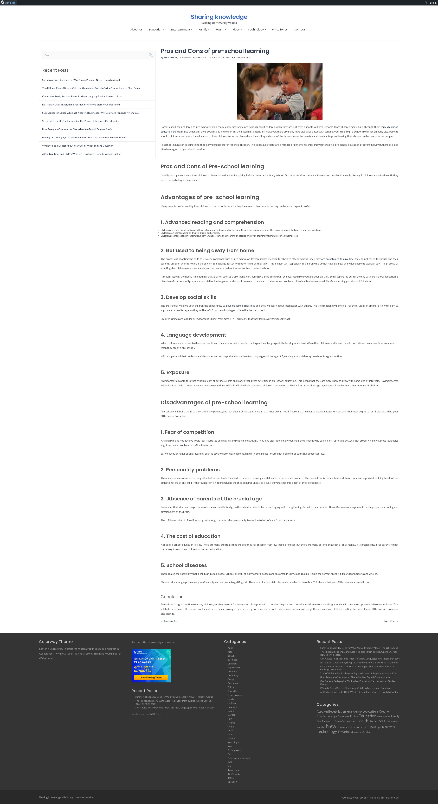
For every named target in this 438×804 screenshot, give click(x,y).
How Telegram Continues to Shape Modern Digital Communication (77, 129)
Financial (232, 706)
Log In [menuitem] (433, 2)
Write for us (280, 30)
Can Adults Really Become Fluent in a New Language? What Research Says (82, 96)
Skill (230, 762)
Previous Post (170, 621)
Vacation (232, 781)
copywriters (234, 667)
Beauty (231, 655)
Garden (232, 714)
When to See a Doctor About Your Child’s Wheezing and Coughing (77, 145)
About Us (136, 30)
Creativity (233, 675)
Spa (229, 765)
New (230, 746)
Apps (230, 647)
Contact (299, 30)
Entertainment (181, 30)
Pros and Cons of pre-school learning (215, 51)
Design (231, 679)
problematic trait (188, 445)
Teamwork (233, 769)
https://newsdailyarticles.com (158, 642)
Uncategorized (354, 732)
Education (156, 30)
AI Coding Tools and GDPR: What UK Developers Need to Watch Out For (81, 153)
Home (231, 726)
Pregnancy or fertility (239, 758)
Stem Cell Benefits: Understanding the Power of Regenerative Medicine (80, 121)
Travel (231, 777)
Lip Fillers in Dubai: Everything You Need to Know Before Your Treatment (81, 104)
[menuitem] (426, 2)
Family (203, 30)
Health (220, 30)
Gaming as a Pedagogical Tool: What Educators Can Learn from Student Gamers (85, 137)
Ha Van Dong (171, 57)
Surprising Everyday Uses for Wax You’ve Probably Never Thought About (81, 79)
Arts (230, 651)
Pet (229, 754)
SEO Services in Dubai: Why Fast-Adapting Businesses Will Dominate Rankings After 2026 (90, 112)
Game (231, 710)
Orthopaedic (234, 750)
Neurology (233, 742)
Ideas (237, 30)
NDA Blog (155, 714)
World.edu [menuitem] (10, 2)
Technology (257, 30)
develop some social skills (240, 305)
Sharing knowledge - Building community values (67, 797)
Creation (232, 671)
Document (233, 683)
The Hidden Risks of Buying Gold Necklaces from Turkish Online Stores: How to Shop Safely (91, 88)
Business (232, 659)
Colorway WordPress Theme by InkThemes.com (370, 797)
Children (232, 663)
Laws (230, 734)
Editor (231, 687)
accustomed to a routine (340, 258)
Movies (231, 738)
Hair (230, 718)
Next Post (391, 621)
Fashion (232, 702)
